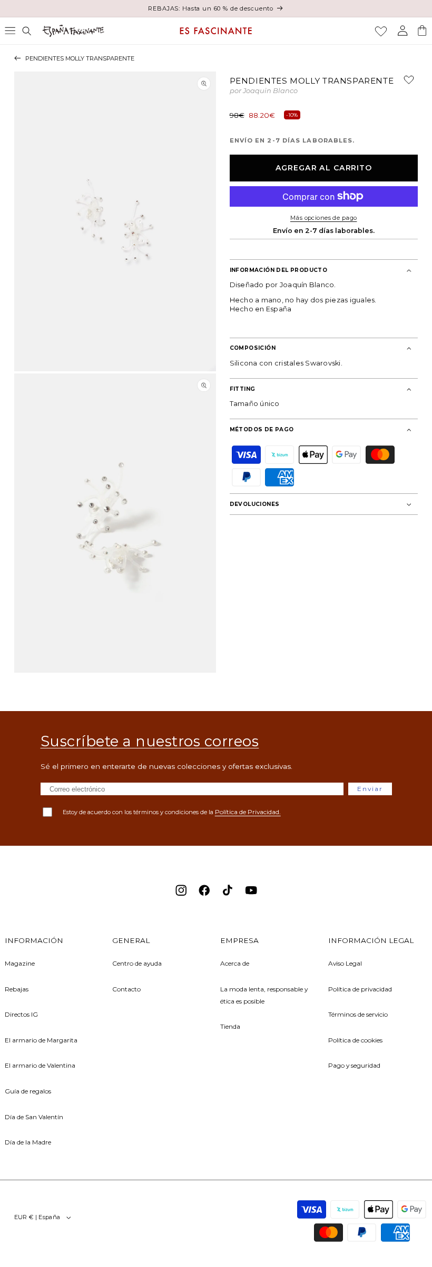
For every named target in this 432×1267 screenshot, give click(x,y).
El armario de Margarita (41, 1040)
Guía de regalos (28, 1091)
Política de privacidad (360, 989)
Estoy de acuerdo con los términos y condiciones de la (172, 812)
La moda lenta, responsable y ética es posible (264, 995)
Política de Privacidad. (248, 812)
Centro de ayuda (137, 963)
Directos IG (21, 1014)
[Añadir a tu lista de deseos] (404, 83)
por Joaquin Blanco (264, 91)
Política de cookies (355, 1040)
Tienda (230, 1026)
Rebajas (16, 989)
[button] (10, 30)
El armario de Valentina (40, 1065)
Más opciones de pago (323, 217)
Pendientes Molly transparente (79, 58)
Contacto (126, 989)
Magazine (20, 963)
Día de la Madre (28, 1142)
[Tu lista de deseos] (380, 31)
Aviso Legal (345, 963)
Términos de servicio (358, 1014)
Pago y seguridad (354, 1065)
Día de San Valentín (34, 1117)
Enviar (370, 789)
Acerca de (234, 963)
